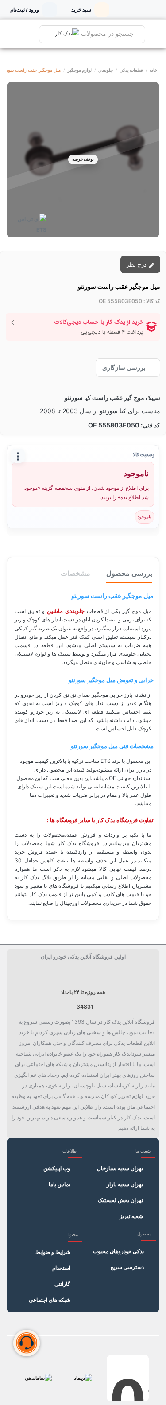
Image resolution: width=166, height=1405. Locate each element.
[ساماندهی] (38, 1378)
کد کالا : (151, 301)
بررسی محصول (129, 573)
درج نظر (137, 264)
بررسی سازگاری (124, 367)
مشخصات (75, 573)
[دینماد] (83, 1378)
